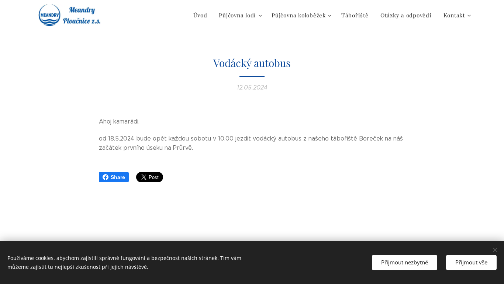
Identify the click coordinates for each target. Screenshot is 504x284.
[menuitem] (202, 15)
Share (118, 177)
